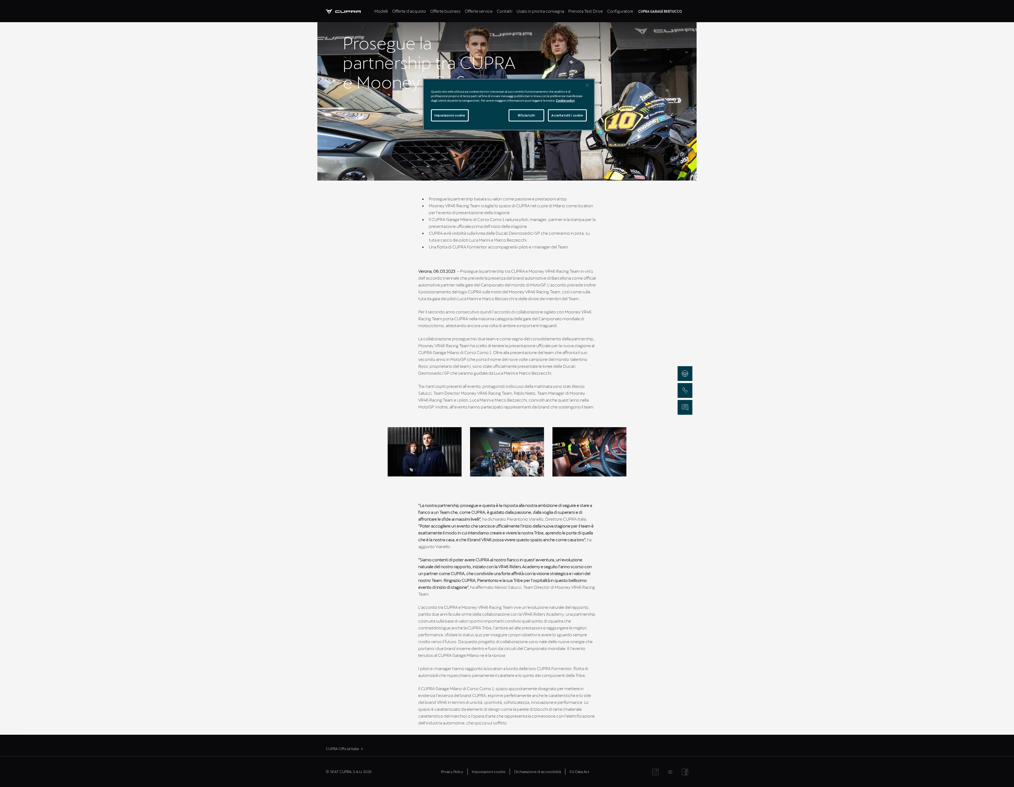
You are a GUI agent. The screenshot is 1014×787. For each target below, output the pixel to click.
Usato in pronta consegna (540, 10)
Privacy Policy (452, 771)
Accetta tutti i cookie (567, 115)
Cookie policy (565, 100)
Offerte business (445, 10)
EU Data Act (579, 771)
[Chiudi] (587, 85)
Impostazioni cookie (449, 115)
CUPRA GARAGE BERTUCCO (660, 11)
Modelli (381, 10)
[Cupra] (349, 10)
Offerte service (478, 10)
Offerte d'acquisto (409, 10)
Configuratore (620, 10)
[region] (509, 104)
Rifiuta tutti (526, 115)
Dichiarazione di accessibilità (537, 771)
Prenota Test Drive (585, 10)
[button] (425, 452)
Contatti (504, 10)
